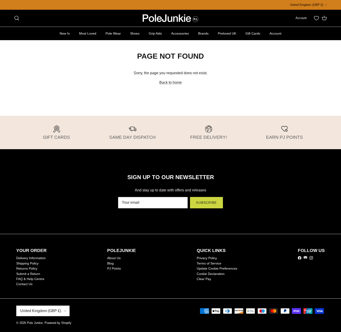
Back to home (170, 82)
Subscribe (206, 202)
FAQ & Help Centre (30, 279)
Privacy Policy (207, 258)
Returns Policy (26, 268)
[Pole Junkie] (170, 18)
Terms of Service (209, 263)
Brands (203, 33)
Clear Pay (204, 279)
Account (275, 33)
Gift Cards (252, 33)
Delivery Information (31, 258)
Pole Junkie (35, 323)
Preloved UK (227, 33)
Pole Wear (113, 33)
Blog (110, 263)
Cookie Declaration (211, 274)
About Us (114, 258)
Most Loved (87, 33)
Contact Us (24, 284)
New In (65, 33)
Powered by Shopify (58, 323)
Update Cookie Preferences (217, 268)
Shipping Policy (27, 263)
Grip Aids (155, 33)
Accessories (180, 33)
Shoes (134, 33)
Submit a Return (28, 274)
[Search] (16, 18)
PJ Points (114, 268)
